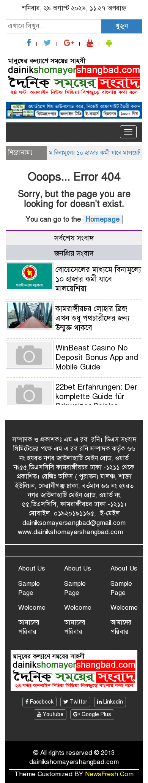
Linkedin (112, 702)
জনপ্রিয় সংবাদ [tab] (74, 253)
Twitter (77, 702)
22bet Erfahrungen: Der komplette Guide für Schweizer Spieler (96, 396)
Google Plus (95, 714)
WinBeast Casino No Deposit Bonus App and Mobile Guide (96, 357)
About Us (31, 568)
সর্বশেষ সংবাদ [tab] (74, 238)
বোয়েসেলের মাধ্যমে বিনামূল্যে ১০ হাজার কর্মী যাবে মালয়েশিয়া (74, 153)
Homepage (103, 219)
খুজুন (121, 26)
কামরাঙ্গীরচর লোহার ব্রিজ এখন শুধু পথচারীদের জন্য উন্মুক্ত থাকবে (92, 318)
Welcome (32, 608)
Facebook (41, 702)
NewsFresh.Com (109, 774)
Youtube (52, 714)
